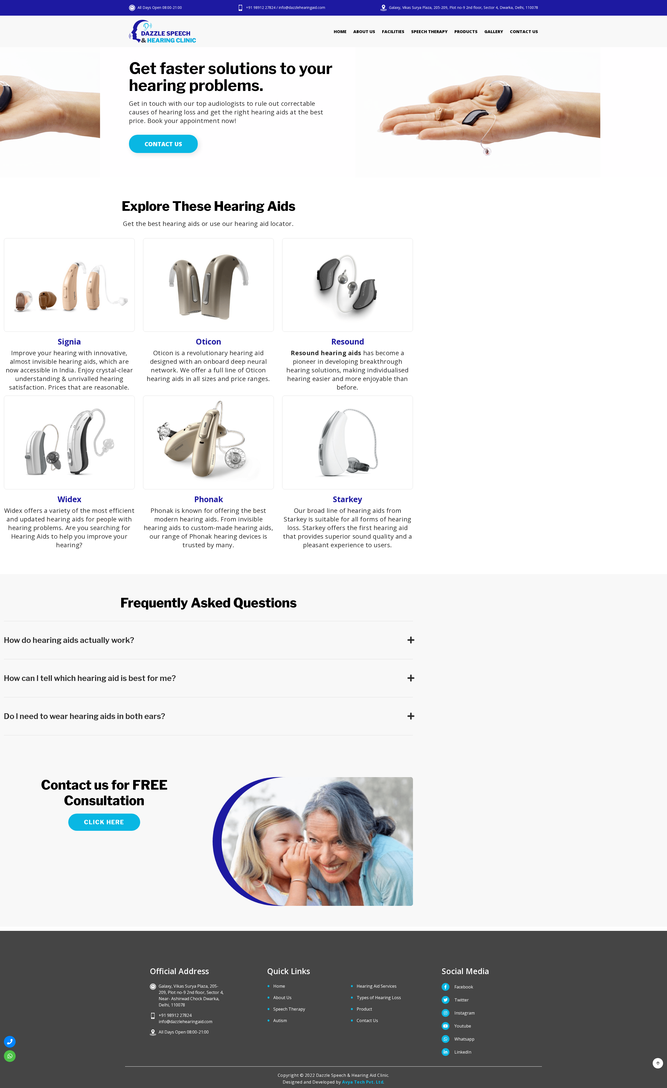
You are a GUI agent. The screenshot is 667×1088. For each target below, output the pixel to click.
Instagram (464, 1013)
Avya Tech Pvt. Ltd (362, 1082)
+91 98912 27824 (260, 7)
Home (340, 31)
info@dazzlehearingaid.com (302, 7)
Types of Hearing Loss (379, 997)
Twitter (461, 1000)
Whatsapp (463, 1039)
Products (466, 31)
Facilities (393, 31)
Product (364, 1009)
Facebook (463, 987)
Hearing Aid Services (377, 986)
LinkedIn (462, 1052)
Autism (280, 1020)
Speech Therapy (429, 31)
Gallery (493, 31)
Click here (104, 822)
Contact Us (524, 31)
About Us (364, 31)
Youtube (462, 1026)
